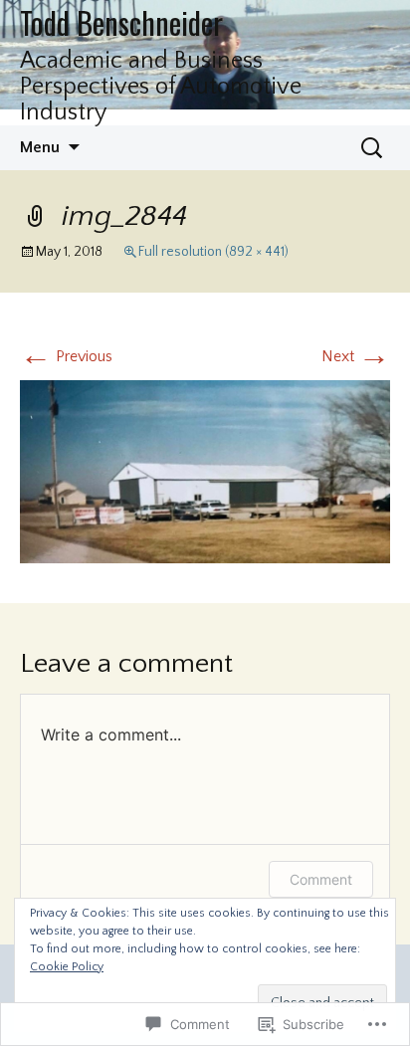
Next (355, 356)
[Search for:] (373, 148)
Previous (66, 356)
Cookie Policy (66, 966)
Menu (40, 147)
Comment (321, 879)
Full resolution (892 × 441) (213, 252)
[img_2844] (205, 471)
